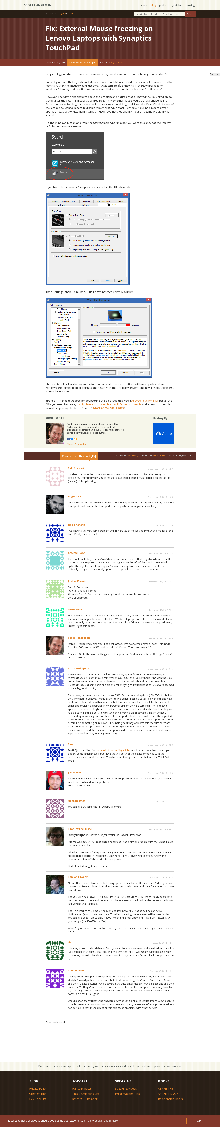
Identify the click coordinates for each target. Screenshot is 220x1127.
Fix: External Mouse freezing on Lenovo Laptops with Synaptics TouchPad (99, 38)
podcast (164, 5)
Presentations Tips (127, 1094)
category (61, 13)
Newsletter (80, 444)
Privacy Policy (37, 1089)
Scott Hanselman (38, 5)
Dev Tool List (37, 1099)
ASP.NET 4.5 (166, 1089)
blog (153, 5)
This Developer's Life (86, 1094)
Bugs (113, 62)
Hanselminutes (82, 1089)
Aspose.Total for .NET (144, 400)
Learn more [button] (111, 1120)
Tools (121, 62)
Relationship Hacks (170, 1099)
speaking (190, 5)
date (71, 13)
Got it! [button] (200, 1120)
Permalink (158, 455)
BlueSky (133, 455)
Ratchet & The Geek (85, 1099)
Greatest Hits (37, 1094)
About (70, 444)
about (143, 5)
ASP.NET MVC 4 (168, 1094)
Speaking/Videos (126, 1089)
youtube (176, 5)
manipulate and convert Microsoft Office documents (109, 404)
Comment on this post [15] (82, 62)
